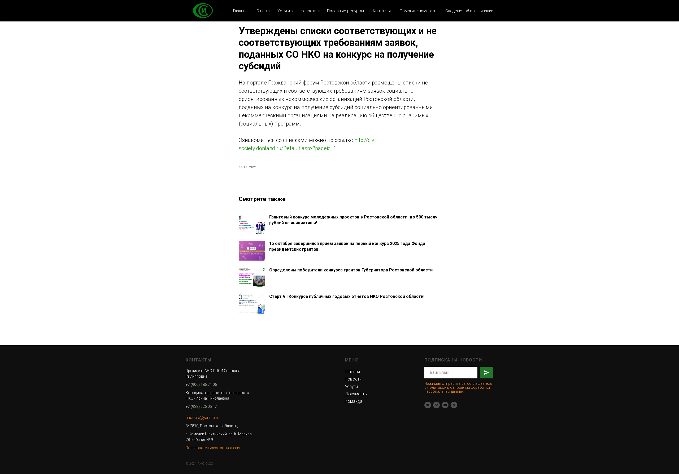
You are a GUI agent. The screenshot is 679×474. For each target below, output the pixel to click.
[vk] (427, 405)
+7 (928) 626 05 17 (201, 406)
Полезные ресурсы (345, 10)
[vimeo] (436, 405)
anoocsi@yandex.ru (202, 417)
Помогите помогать (418, 10)
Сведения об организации (469, 10)
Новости (308, 10)
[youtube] (445, 405)
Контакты (382, 10)
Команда (353, 401)
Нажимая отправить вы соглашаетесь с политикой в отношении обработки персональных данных (458, 387)
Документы (356, 393)
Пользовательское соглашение (213, 448)
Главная (240, 10)
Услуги (283, 10)
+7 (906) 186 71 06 (201, 384)
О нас (261, 10)
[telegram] (454, 405)
